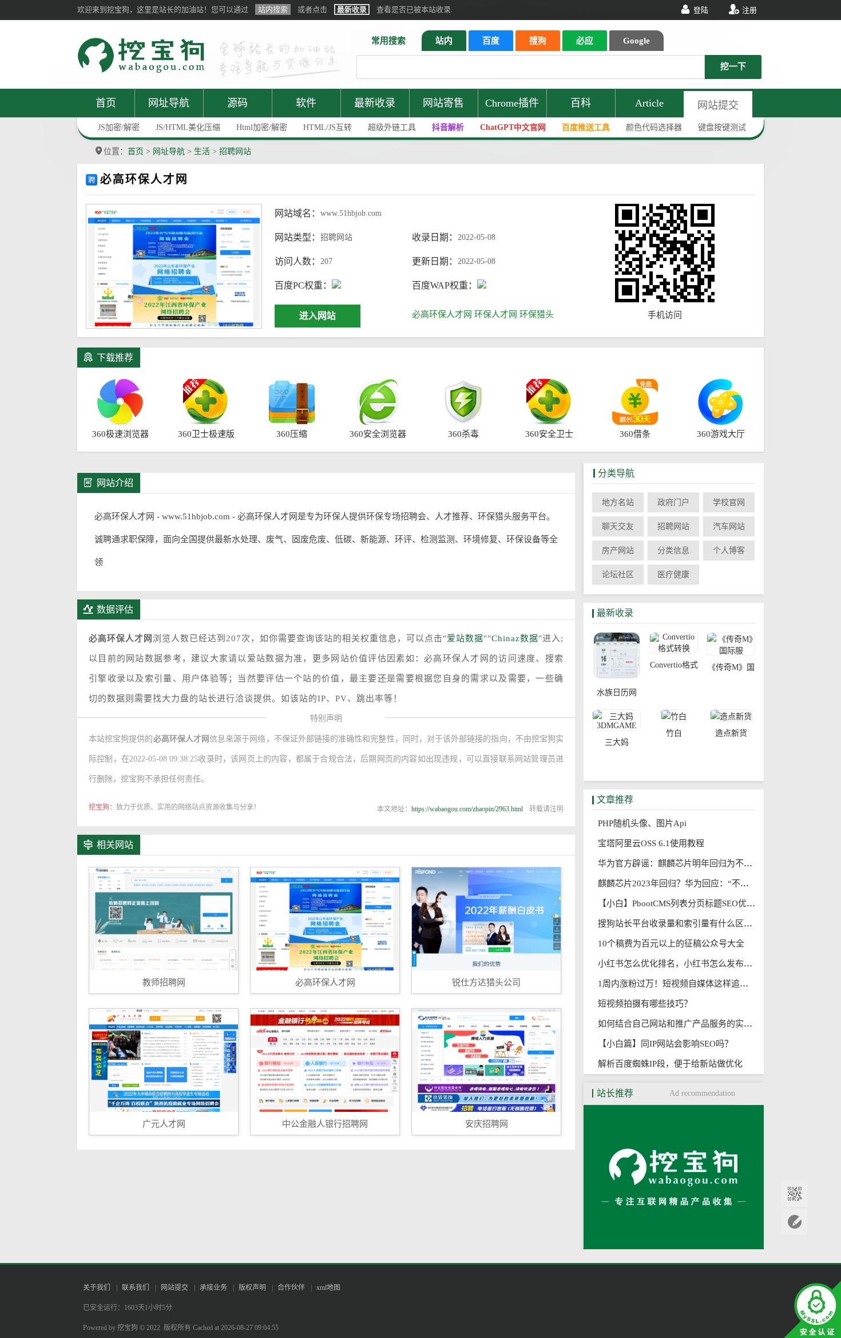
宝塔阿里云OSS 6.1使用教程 (654, 843)
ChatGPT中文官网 (513, 127)
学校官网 (729, 502)
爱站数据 (465, 638)
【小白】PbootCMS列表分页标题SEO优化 (680, 903)
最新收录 (374, 103)
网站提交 (718, 105)
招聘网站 (235, 151)
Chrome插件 (512, 103)
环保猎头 (536, 314)
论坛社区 (618, 574)
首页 (106, 103)
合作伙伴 (291, 1288)
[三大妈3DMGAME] (616, 720)
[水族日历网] (616, 656)
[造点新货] (731, 715)
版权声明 (252, 1288)
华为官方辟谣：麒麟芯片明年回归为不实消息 (687, 863)
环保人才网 (495, 314)
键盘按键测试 (722, 127)
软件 (306, 103)
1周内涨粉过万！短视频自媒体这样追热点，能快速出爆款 (711, 983)
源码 (237, 103)
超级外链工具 (392, 127)
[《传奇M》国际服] (731, 644)
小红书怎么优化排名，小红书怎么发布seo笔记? (691, 963)
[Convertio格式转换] (673, 643)
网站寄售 (443, 103)
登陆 (700, 10)
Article (649, 103)
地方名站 (618, 502)
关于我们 (96, 1288)
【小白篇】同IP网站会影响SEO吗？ (669, 1043)
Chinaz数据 (514, 638)
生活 (202, 151)
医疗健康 (673, 574)
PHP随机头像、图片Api (645, 823)
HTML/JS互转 (327, 127)
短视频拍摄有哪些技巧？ (648, 1003)
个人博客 (729, 550)
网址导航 (168, 103)
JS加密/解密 (119, 127)
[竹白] (673, 715)
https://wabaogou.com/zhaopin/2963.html (467, 809)
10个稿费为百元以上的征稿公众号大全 (674, 943)
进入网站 (317, 316)
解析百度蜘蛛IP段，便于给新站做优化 (673, 1063)
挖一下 (733, 66)
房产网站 (618, 550)
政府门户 (673, 502)
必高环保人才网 (442, 314)
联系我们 (135, 1288)
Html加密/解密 (261, 127)
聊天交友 (618, 526)
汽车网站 (729, 526)
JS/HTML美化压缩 (188, 127)
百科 (580, 103)
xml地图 (328, 1288)
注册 (749, 10)
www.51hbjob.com (351, 213)
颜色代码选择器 (654, 127)
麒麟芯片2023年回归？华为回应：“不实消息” (687, 883)
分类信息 (673, 550)
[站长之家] (674, 1246)
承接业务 (213, 1288)
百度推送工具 (586, 127)
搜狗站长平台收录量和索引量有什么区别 (678, 923)
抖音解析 (448, 127)
